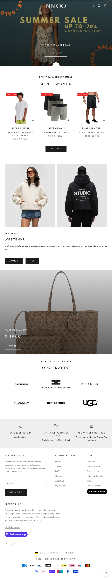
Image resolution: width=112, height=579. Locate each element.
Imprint (90, 480)
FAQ (57, 471)
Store (13, 346)
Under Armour (21, 128)
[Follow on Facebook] (6, 544)
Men (44, 84)
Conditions (92, 461)
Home (58, 461)
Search (58, 466)
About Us (59, 480)
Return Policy (93, 471)
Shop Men (56, 149)
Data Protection (94, 466)
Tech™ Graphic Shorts (91, 132)
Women (63, 84)
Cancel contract (97, 491)
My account (60, 485)
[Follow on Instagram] (13, 544)
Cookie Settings (94, 485)
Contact (58, 476)
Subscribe (15, 492)
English (69, 553)
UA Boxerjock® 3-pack (56, 132)
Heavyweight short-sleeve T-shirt (21, 133)
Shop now (56, 53)
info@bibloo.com (12, 527)
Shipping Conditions (96, 476)
